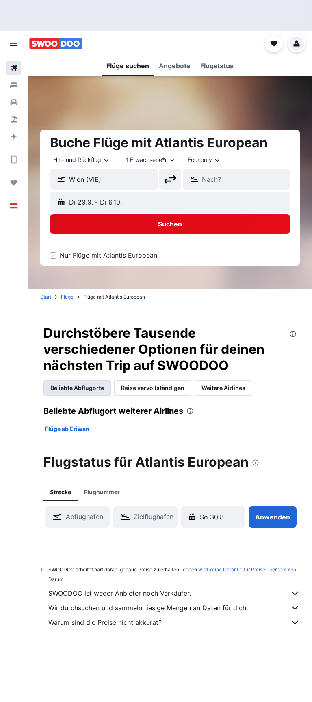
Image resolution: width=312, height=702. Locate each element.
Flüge (67, 297)
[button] (14, 43)
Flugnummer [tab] (102, 492)
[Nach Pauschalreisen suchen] (13, 119)
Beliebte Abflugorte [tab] (77, 387)
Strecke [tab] (60, 492)
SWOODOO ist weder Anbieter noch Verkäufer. (119, 593)
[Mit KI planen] (13, 136)
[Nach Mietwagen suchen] (13, 102)
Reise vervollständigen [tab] (152, 387)
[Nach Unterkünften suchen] (13, 85)
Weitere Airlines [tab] (223, 387)
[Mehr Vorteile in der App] (13, 159)
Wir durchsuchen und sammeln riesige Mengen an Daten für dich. (148, 608)
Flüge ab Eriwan (67, 428)
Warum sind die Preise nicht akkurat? (105, 622)
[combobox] (204, 160)
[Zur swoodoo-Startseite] (55, 43)
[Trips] (13, 182)
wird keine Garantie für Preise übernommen (247, 569)
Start (45, 297)
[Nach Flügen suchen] (13, 68)
